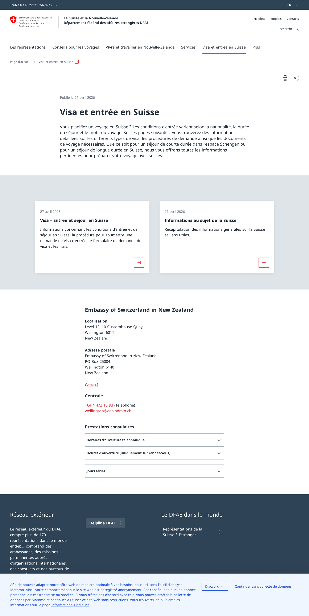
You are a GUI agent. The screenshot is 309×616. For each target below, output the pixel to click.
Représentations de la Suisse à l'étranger (182, 531)
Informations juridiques (70, 605)
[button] (28, 47)
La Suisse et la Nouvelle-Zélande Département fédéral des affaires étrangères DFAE (106, 20)
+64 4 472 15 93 (99, 405)
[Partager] (296, 78)
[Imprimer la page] (285, 78)
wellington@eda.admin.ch (108, 410)
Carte (89, 384)
